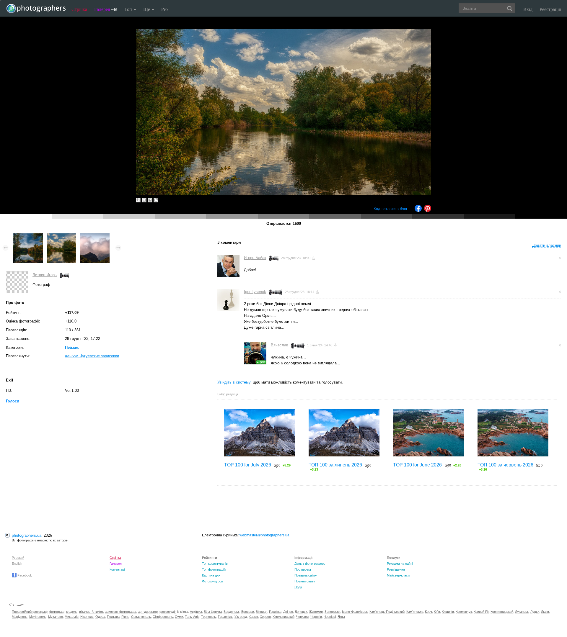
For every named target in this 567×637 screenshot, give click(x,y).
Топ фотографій (214, 569)
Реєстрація (550, 9)
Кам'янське (414, 611)
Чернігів (316, 616)
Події (298, 587)
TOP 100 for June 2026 (417, 464)
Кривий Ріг (481, 611)
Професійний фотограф (30, 611)
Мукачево (55, 616)
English (17, 563)
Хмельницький (283, 616)
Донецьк (301, 611)
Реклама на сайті (400, 563)
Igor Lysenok (255, 291)
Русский (18, 557)
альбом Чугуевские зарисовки (92, 356)
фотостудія (167, 611)
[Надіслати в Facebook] (418, 210)
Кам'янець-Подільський (387, 611)
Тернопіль (208, 616)
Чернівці (330, 616)
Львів (545, 611)
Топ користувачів (215, 563)
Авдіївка (196, 611)
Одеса (100, 616)
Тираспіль (225, 616)
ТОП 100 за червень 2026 (505, 464)
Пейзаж (72, 347)
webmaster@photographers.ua (264, 535)
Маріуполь (19, 616)
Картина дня (211, 575)
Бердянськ (231, 611)
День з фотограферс (309, 563)
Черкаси (302, 616)
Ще (147, 9)
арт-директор (148, 611)
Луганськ (522, 611)
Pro (164, 9)
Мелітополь (37, 616)
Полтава (113, 616)
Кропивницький (502, 611)
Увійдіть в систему (233, 382)
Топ (128, 9)
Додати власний (546, 245)
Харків (253, 616)
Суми (179, 616)
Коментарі (117, 569)
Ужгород (240, 616)
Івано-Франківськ (355, 611)
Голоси (12, 401)
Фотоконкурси (212, 581)
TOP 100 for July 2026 (247, 464)
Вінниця (261, 611)
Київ (437, 611)
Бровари (247, 611)
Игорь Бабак (255, 258)
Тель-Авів (192, 616)
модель (71, 611)
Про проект (302, 569)
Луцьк (534, 611)
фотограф (56, 611)
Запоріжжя (332, 611)
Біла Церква (213, 611)
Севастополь (141, 616)
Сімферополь (163, 616)
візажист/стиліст (91, 611)
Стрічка (79, 9)
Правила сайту (305, 575)
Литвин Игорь (44, 275)
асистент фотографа (120, 611)
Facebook (24, 575)
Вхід (527, 9)
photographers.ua (26, 535)
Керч (428, 611)
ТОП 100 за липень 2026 (335, 464)
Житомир (316, 611)
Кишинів (448, 611)
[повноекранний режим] (156, 200)
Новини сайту (304, 581)
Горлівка (275, 611)
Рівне (125, 616)
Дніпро (288, 611)
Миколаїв (72, 616)
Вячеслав (279, 345)
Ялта (341, 616)
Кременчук (464, 611)
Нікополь (87, 616)
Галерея (105, 9)
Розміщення (396, 569)
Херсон (265, 616)
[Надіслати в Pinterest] (427, 210)
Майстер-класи (398, 575)
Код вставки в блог (391, 209)
